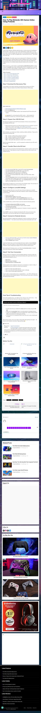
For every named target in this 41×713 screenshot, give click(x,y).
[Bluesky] (6, 48)
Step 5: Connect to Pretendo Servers (11, 78)
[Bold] (8, 428)
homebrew (9, 400)
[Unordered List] (18, 428)
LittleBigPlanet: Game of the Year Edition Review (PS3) (12, 697)
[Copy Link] (12, 48)
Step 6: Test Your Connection (10, 80)
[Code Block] (22, 428)
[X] (8, 48)
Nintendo (14, 17)
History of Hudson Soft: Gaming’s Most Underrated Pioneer (13, 676)
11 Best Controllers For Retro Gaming (20, 598)
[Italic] (10, 428)
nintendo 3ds (15, 400)
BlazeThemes (13, 709)
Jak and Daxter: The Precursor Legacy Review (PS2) (12, 699)
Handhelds (9, 17)
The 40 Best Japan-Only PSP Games (20, 470)
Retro (23, 596)
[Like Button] (4, 337)
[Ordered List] (16, 428)
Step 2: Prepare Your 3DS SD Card (11, 74)
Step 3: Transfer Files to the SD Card (11, 76)
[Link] (24, 428)
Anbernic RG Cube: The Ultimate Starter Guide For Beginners (13, 688)
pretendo (21, 400)
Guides (4, 17)
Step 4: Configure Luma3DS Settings (11, 77)
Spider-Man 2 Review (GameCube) (9, 703)
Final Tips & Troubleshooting (9, 81)
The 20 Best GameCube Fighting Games (21, 445)
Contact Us (34, 707)
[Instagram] (7, 334)
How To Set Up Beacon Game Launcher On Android (12, 691)
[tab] (20, 302)
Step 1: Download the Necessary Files (11, 73)
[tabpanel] (20, 312)
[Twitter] (4, 334)
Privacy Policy (29, 707)
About (25, 707)
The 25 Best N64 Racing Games (19, 453)
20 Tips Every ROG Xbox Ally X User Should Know (11, 686)
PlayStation (23, 554)
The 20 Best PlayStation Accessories (20, 556)
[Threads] (4, 48)
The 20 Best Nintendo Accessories (20, 577)
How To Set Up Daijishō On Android (9, 684)
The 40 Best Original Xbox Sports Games (10, 673)
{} (26, 427)
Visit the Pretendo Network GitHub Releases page (16, 108)
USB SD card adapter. (26, 126)
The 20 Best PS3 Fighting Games (8, 678)
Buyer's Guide (17, 554)
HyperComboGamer (7, 24)
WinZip (19, 128)
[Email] (10, 48)
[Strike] (14, 428)
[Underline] (12, 428)
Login (37, 417)
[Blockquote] (20, 428)
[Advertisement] (20, 97)
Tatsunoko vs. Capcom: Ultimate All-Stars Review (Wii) (12, 701)
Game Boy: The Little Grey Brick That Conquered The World (25, 462)
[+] (29, 427)
